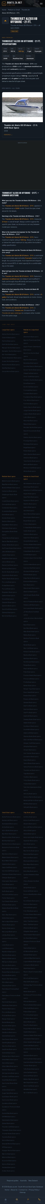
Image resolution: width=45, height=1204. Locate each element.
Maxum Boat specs (30, 424)
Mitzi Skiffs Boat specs (31, 981)
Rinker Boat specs (30, 451)
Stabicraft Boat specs (31, 733)
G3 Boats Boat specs (9, 904)
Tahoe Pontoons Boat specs (33, 767)
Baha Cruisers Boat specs (11, 481)
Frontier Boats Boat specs (32, 914)
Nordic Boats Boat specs (10, 572)
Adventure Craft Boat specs (33, 490)
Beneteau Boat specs (31, 363)
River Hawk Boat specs (31, 692)
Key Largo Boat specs (9, 931)
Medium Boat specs (9, 476)
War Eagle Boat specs (31, 1082)
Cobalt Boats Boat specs (10, 501)
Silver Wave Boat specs (10, 1066)
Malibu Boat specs (30, 635)
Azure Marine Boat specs (32, 514)
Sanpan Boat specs (30, 702)
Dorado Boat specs (8, 518)
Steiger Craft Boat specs (32, 743)
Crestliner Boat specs (9, 888)
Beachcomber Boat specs (11, 837)
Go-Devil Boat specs (30, 938)
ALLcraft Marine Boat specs (33, 827)
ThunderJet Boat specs (32, 770)
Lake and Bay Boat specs (32, 958)
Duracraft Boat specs (31, 891)
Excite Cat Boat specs (31, 387)
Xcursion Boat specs (9, 1160)
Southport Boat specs (31, 726)
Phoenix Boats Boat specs (32, 1005)
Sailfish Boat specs (8, 595)
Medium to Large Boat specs (31, 331)
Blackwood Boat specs (10, 854)
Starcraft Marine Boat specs (33, 739)
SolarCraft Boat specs (31, 1045)
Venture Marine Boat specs (33, 797)
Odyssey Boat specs (9, 985)
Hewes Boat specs (8, 924)
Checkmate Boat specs (31, 548)
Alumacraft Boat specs (10, 820)
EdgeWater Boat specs (10, 524)
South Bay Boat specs (9, 1080)
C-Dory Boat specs (30, 524)
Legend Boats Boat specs (32, 961)
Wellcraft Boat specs (31, 464)
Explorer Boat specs (30, 904)
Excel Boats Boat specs (32, 901)
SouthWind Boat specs (31, 729)
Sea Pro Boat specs (30, 712)
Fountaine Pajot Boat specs (33, 397)
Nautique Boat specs (31, 658)
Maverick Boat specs (9, 958)
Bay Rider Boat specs (9, 834)
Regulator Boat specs (9, 592)
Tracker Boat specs (30, 1065)
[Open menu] (41, 3)
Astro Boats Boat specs (10, 830)
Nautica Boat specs (30, 655)
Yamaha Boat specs (8, 1167)
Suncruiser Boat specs (10, 1100)
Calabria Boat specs (9, 864)
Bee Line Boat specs (31, 857)
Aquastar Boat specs (31, 840)
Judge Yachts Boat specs (32, 410)
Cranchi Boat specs (8, 337)
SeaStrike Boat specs (9, 1049)
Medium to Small (14, 10)
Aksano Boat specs (30, 823)
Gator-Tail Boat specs (31, 924)
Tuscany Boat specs (9, 1137)
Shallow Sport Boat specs (11, 1056)
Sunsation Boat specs (31, 756)
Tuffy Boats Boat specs (31, 1069)
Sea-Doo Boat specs (9, 1046)
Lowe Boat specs (8, 945)
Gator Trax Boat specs (31, 921)
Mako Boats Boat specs (31, 631)
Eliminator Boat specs (9, 528)
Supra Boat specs (30, 760)
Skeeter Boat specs (9, 1069)
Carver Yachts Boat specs (32, 370)
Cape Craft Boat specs (9, 867)
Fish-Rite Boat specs (31, 911)
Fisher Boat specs (8, 898)
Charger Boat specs (9, 877)
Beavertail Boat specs (31, 854)
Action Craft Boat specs (32, 820)
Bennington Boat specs (32, 517)
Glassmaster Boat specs (32, 934)
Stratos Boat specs (8, 1090)
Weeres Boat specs (8, 1157)
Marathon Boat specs (9, 951)
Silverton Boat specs (31, 457)
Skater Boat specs (30, 722)
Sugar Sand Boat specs (10, 1093)
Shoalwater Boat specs (31, 1039)
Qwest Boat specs (30, 1022)
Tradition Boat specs (31, 777)
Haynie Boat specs (30, 948)
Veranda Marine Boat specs (11, 1143)
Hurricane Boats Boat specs (33, 608)
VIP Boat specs (7, 1147)
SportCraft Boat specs (9, 609)
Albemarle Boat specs (31, 336)
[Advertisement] (22, 166)
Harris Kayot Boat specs (10, 921)
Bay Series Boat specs (31, 850)
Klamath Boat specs (30, 955)
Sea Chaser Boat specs (10, 1039)
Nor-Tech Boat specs (9, 354)
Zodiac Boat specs (8, 1171)
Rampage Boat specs (31, 444)
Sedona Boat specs (8, 1053)
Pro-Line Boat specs (9, 582)
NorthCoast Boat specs (31, 662)
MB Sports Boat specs (9, 962)
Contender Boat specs (9, 508)
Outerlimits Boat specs (10, 575)
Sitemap (23, 1192)
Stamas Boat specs (8, 612)
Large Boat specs (8, 330)
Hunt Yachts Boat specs (10, 344)
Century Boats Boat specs (32, 544)
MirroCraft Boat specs (31, 978)
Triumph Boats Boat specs (11, 1133)
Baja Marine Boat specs (10, 484)
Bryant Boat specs (30, 521)
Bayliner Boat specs (30, 359)
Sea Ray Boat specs (8, 368)
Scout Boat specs (8, 599)
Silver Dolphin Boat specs (32, 1042)
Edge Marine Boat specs (32, 578)
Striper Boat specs (30, 750)
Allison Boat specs (30, 830)
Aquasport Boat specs (31, 500)
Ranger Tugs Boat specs (32, 689)
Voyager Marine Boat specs (11, 1150)
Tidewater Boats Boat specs (11, 1130)
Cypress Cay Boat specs (32, 568)
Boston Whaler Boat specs (11, 487)
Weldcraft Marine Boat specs (33, 800)
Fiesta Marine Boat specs (10, 538)
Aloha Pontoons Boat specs (11, 817)
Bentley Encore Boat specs (11, 844)
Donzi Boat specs (8, 514)
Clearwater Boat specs (10, 881)
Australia (23, 1181)
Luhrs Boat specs (30, 417)
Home (4, 10)
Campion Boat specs (31, 534)
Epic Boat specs (29, 585)
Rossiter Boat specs (9, 1025)
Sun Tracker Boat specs (32, 753)
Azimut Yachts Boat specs (11, 334)
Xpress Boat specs (8, 1164)
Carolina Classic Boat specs (33, 366)
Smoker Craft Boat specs (10, 1076)
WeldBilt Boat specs (30, 1089)
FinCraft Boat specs (30, 907)
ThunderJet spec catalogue (12, 313)
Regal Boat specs (29, 447)
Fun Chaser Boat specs (10, 901)
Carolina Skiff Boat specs (10, 871)
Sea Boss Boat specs (9, 1032)
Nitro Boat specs (7, 982)
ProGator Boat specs (31, 1018)
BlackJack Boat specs (31, 861)
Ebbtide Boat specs (30, 574)
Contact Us (23, 1190)
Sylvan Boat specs (8, 1123)
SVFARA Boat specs (8, 1116)
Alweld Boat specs (30, 834)
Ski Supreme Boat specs (10, 1073)
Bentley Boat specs (8, 840)
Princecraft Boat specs (31, 679)
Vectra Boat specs (8, 1140)
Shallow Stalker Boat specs (33, 1035)
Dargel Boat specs (30, 887)
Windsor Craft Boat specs (32, 468)
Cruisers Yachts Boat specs (33, 380)
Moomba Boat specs (9, 975)
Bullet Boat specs (30, 867)
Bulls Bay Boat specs (31, 871)
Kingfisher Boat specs (9, 558)
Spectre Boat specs (9, 605)
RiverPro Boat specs (31, 1025)
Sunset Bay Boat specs (10, 1113)
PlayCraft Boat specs (31, 668)
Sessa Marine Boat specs (10, 371)
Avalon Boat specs (30, 507)
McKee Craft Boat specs (32, 651)
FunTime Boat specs (31, 403)
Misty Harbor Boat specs (10, 968)
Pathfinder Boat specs (9, 1005)
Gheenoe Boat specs (31, 928)
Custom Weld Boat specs (32, 564)
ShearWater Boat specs (10, 1059)
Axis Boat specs (29, 510)
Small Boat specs (8, 812)
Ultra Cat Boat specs (30, 1072)
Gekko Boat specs (8, 918)
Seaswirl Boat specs (9, 602)
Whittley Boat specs (30, 803)
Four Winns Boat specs (31, 400)
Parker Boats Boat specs (10, 578)
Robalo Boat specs (30, 695)
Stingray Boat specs (30, 746)
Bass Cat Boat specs (31, 847)
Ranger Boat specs (8, 1019)
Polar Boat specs (29, 672)
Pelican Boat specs (30, 1001)
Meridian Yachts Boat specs (33, 427)
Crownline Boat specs (9, 511)
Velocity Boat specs (30, 793)
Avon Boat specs (29, 844)
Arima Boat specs (8, 827)
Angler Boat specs (30, 493)
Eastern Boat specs (8, 521)
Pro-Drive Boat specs (31, 1015)
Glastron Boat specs (30, 591)
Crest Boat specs (8, 884)
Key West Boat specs (31, 628)
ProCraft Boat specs (9, 1015)
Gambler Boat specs (30, 917)
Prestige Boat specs (30, 441)
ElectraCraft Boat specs (10, 894)
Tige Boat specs (29, 773)
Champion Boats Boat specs (11, 874)
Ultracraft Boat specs (31, 1075)
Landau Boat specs (8, 935)
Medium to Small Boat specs (31, 477)
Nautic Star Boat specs (10, 979)
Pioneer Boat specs (8, 1008)
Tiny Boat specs (29, 812)
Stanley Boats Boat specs (32, 736)
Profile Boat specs (30, 682)
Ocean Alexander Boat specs (12, 358)
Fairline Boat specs (8, 341)
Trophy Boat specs (30, 783)
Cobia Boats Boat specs (32, 551)
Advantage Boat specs (31, 487)
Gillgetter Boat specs (31, 931)
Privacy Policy (34, 1190)
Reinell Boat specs (8, 1022)
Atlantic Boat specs (30, 504)
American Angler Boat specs (33, 837)
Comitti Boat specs (30, 554)
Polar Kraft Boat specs (31, 1008)
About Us (14, 1190)
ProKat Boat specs (8, 585)
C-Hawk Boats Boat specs (32, 527)
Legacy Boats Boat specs (32, 414)
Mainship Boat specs (31, 420)
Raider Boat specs (30, 685)
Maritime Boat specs (9, 955)
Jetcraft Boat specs (9, 551)
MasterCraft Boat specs (10, 565)
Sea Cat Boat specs (8, 1036)
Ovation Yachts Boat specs (33, 437)
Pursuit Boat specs (8, 589)
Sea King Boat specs (9, 1042)
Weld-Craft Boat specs (31, 1086)
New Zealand (33, 1181)
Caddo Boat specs (30, 531)
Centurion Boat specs (9, 491)
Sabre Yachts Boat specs (32, 454)
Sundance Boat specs (9, 1103)
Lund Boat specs (8, 948)
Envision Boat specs (30, 581)
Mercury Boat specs (9, 965)
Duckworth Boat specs (31, 571)
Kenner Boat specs (8, 928)
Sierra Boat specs (8, 1063)
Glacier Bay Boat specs (10, 541)
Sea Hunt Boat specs (31, 709)
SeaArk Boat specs (30, 1032)
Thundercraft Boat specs (10, 1127)
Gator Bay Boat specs (9, 914)
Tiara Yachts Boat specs (32, 461)
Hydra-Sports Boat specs (32, 407)
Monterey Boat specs (9, 568)
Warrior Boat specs (8, 1154)
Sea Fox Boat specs (30, 706)
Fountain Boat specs (31, 393)
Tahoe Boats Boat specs (32, 763)
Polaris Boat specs (30, 1011)
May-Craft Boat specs (31, 648)
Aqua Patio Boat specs (31, 497)
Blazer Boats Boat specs (10, 857)
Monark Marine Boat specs (11, 972)
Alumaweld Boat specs (10, 823)
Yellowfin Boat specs (31, 807)
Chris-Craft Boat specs (31, 376)
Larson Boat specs (8, 562)
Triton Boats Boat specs (32, 780)
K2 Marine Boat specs (31, 951)
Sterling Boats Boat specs (32, 1059)
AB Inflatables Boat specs (32, 483)
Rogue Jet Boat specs (31, 699)
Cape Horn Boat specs (31, 537)
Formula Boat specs (30, 390)
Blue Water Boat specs (9, 860)
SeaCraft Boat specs (31, 716)
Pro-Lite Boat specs (9, 1012)
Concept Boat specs (9, 504)
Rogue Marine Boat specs (32, 1028)
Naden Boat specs (30, 991)
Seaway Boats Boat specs (32, 719)
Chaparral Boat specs (31, 373)
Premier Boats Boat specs (32, 675)
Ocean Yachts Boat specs (10, 361)
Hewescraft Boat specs (32, 605)
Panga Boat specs (30, 665)
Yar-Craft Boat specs (31, 1092)
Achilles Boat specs (30, 817)
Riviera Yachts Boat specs (11, 364)
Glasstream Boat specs (32, 588)
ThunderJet (26, 10)
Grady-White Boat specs (10, 545)
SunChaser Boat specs (10, 1096)
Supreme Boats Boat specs (33, 1062)
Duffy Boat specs (8, 891)
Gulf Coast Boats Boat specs (11, 548)
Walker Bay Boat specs (31, 1079)
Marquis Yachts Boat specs (11, 347)
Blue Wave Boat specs (31, 864)
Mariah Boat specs (30, 645)
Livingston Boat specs (31, 965)
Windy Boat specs (30, 471)
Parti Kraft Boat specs (9, 1002)
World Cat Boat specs (9, 616)
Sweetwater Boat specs (10, 1120)
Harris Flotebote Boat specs (33, 601)
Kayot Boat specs (29, 625)
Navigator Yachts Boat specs (11, 351)
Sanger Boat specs (8, 1029)
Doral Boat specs (29, 383)
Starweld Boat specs (31, 1055)
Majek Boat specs (29, 968)
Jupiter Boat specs (8, 555)
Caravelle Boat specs (31, 541)
